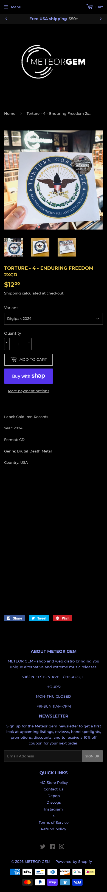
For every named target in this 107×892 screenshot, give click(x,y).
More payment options (28, 391)
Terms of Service (54, 822)
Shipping (12, 293)
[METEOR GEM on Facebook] (52, 847)
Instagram (53, 809)
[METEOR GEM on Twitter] (43, 847)
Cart (98, 7)
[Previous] (6, 18)
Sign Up (92, 756)
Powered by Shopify (73, 861)
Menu (16, 7)
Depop (53, 795)
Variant (11, 307)
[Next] (101, 18)
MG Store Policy (54, 782)
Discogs (53, 802)
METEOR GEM (37, 861)
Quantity (12, 333)
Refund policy (53, 829)
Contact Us (53, 789)
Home (9, 113)
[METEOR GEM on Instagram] (61, 847)
